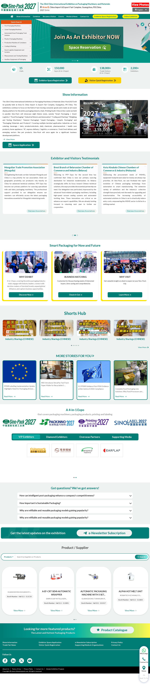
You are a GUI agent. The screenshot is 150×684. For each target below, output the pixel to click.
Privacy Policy (28, 669)
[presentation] (148, 38)
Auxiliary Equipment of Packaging (15, 59)
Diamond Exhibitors (56, 436)
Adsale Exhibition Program (55, 669)
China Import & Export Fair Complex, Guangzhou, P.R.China (71, 7)
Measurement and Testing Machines (16, 56)
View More (10, 139)
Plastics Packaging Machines (14, 39)
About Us (6, 669)
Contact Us (84, 16)
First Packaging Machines (13, 26)
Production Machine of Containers (15, 43)
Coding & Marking (10, 46)
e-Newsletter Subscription (107, 533)
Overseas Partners (89, 436)
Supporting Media (122, 436)
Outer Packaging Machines (13, 29)
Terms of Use (16, 669)
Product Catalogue (114, 630)
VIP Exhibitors (26, 436)
